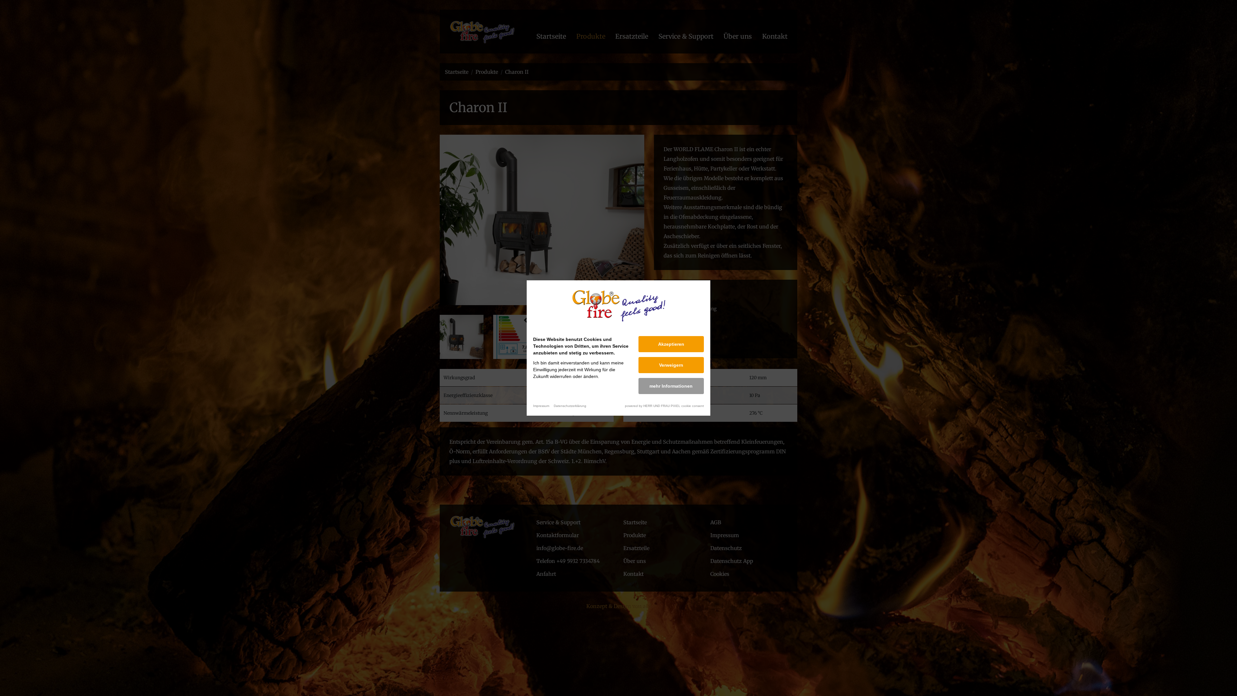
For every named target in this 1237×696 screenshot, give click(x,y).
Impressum (541, 406)
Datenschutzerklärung (570, 406)
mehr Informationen (671, 386)
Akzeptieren (671, 344)
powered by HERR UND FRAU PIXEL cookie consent (664, 406)
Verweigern (671, 365)
